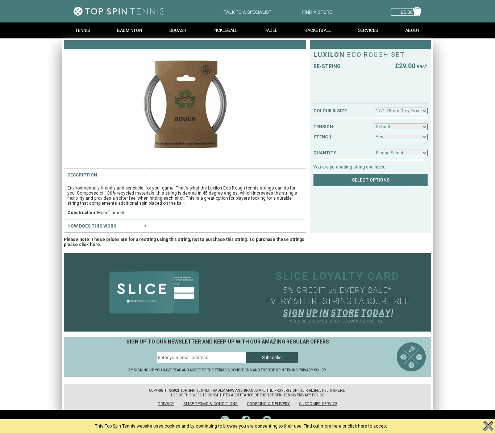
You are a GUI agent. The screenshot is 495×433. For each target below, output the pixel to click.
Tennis (82, 30)
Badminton (129, 30)
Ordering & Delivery (268, 403)
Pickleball (225, 30)
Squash (177, 30)
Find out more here (322, 426)
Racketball (317, 30)
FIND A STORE (317, 11)
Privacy (166, 403)
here (95, 244)
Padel (271, 30)
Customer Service (318, 403)
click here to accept (367, 426)
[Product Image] (185, 105)
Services (368, 30)
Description (82, 175)
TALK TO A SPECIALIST (247, 11)
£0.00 (406, 11)
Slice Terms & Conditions (210, 403)
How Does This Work (91, 226)
